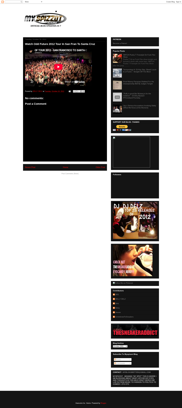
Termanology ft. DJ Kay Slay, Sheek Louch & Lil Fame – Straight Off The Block (139, 71)
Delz (117, 303)
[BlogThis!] (76, 91)
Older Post (100, 167)
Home (65, 167)
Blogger (103, 403)
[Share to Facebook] (81, 91)
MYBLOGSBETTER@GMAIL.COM (137, 372)
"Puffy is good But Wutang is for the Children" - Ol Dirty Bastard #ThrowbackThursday (137, 96)
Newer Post (30, 167)
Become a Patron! (120, 43)
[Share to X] (79, 91)
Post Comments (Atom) (70, 174)
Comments (120, 363)
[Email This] (74, 91)
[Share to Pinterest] (83, 91)
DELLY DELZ (120, 299)
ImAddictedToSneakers (124, 317)
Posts (118, 359)
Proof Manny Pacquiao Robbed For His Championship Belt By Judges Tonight (138, 83)
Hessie (118, 312)
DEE (117, 294)
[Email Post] (69, 91)
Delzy (117, 308)
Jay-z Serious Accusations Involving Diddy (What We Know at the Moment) (139, 107)
